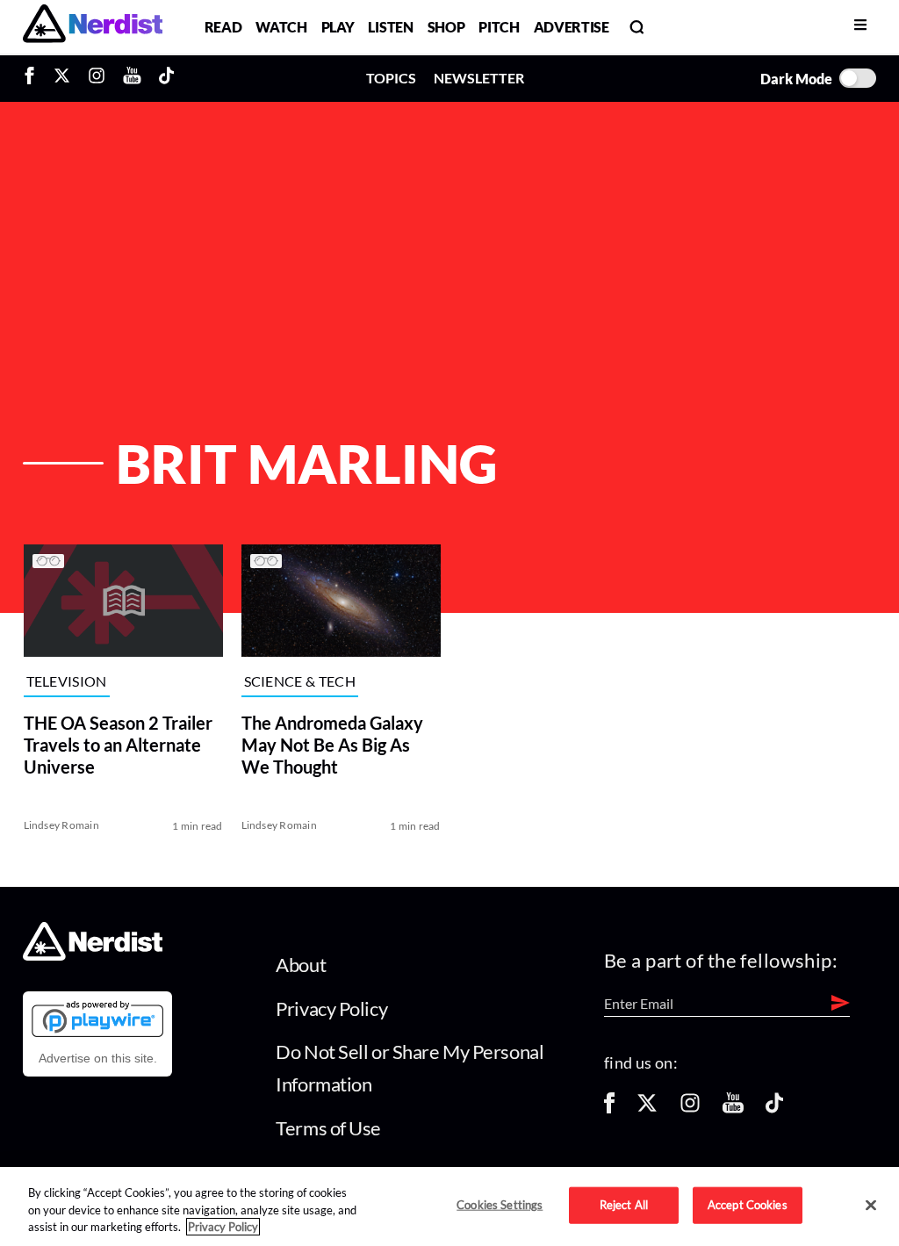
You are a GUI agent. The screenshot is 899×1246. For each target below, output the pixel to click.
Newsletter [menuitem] (479, 77)
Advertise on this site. (98, 1058)
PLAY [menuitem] (338, 26)
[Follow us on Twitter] (647, 1108)
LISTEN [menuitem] (390, 26)
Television (65, 681)
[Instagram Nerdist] (96, 78)
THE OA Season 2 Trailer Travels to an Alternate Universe (117, 744)
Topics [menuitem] (391, 77)
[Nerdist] (92, 26)
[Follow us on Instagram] (690, 1108)
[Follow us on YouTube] (733, 1108)
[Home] (92, 955)
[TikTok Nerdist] (166, 78)
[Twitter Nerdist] (62, 78)
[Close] (871, 1205)
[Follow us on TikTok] (774, 1108)
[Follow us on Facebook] (609, 1108)
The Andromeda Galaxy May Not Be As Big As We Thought (331, 744)
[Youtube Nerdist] (132, 78)
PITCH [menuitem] (498, 26)
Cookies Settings (500, 1205)
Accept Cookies (748, 1205)
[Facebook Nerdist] (34, 78)
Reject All (624, 1205)
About (301, 964)
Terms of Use (328, 1128)
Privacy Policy (331, 1008)
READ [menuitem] (223, 26)
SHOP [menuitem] (446, 26)
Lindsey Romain (60, 825)
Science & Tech (299, 681)
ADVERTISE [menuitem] (571, 26)
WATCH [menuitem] (280, 26)
